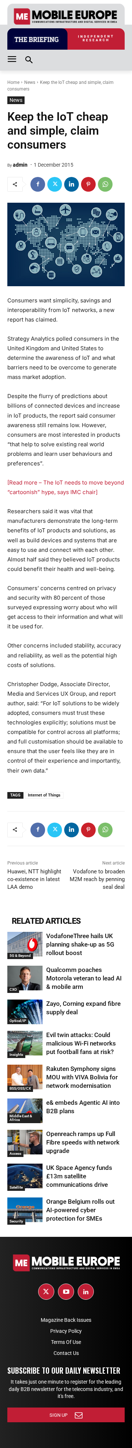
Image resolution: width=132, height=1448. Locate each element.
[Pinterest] (88, 184)
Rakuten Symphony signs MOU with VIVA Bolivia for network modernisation (82, 1077)
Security (16, 1221)
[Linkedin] (71, 184)
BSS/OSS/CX (20, 1088)
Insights (16, 1055)
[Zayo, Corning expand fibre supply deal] (25, 1012)
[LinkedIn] (86, 1292)
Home (13, 82)
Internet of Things (44, 795)
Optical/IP (18, 1021)
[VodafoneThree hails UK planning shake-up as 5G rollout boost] (25, 944)
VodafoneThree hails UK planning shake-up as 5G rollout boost (80, 944)
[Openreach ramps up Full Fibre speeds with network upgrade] (25, 1142)
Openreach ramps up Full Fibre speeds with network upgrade (83, 1142)
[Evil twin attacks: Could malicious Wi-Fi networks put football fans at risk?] (25, 1043)
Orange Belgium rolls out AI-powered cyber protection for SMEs (80, 1210)
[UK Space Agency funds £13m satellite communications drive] (25, 1176)
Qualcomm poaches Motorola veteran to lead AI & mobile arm (84, 978)
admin (20, 165)
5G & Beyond (20, 956)
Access (15, 1153)
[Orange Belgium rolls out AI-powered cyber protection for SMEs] (25, 1209)
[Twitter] (54, 184)
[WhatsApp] (105, 184)
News (29, 82)
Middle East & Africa (21, 1118)
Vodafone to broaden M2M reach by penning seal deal (97, 879)
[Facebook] (37, 184)
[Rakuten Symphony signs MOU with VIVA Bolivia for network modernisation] (25, 1077)
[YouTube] (66, 1292)
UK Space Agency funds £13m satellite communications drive (79, 1176)
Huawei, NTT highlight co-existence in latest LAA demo (34, 879)
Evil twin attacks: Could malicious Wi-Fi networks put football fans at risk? (81, 1043)
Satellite (16, 1187)
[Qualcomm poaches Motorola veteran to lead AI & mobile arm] (25, 978)
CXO (13, 989)
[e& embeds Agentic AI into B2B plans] (25, 1111)
